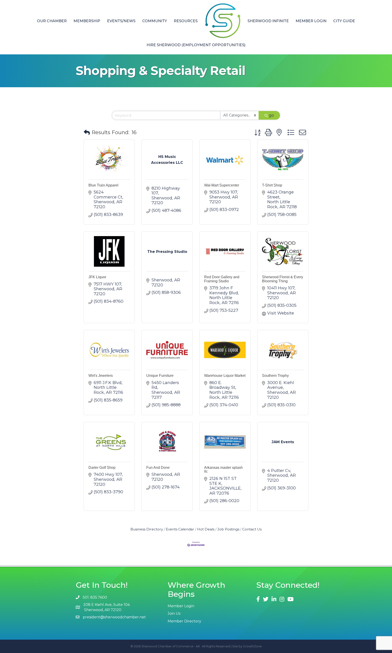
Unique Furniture (160, 375)
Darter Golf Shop (101, 467)
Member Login (311, 21)
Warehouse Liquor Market (224, 375)
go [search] (271, 115)
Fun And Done (158, 467)
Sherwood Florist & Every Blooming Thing (282, 279)
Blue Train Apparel (103, 185)
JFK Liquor (97, 277)
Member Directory (184, 621)
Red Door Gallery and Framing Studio (221, 279)
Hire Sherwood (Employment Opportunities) (196, 45)
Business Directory (146, 529)
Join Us (174, 613)
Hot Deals (205, 529)
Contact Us (252, 529)
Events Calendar (180, 529)
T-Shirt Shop (272, 185)
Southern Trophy (275, 375)
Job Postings (228, 529)
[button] (87, 132)
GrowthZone (252, 646)
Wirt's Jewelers (100, 375)
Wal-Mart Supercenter (221, 185)
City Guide (344, 21)
